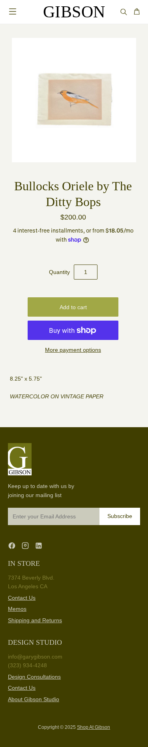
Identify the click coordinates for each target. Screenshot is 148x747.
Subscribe (119, 516)
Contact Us (22, 598)
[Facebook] (12, 545)
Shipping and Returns (35, 620)
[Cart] (136, 11)
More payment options (73, 350)
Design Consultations (34, 677)
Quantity (59, 272)
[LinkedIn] (39, 545)
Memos (17, 609)
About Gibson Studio (33, 699)
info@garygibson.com (35, 656)
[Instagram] (25, 545)
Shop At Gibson (93, 727)
